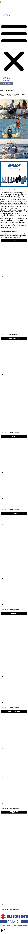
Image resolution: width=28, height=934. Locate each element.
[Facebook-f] (2, 930)
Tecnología (5, 14)
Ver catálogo (7, 110)
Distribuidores (6, 17)
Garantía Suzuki (6, 15)
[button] (14, 47)
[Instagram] (5, 930)
